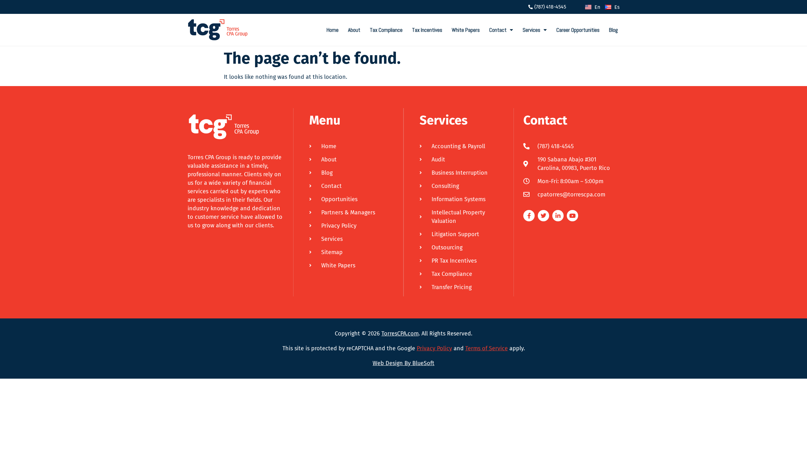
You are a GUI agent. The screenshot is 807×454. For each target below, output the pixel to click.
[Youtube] (572, 215)
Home (333, 29)
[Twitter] (543, 215)
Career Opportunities (578, 29)
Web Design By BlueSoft (403, 363)
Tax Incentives (427, 29)
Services (531, 29)
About (354, 29)
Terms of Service (486, 348)
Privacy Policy (434, 348)
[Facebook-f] (529, 215)
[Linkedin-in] (558, 215)
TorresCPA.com (400, 333)
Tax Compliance (386, 29)
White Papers (466, 29)
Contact (498, 29)
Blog (613, 29)
